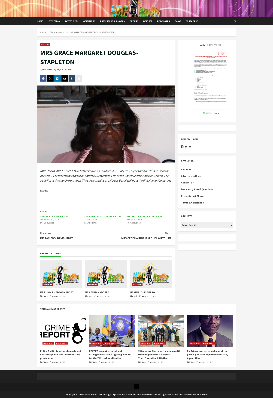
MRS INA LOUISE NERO (142, 292)
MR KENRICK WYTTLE (97, 292)
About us (186, 169)
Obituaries (89, 21)
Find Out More (211, 113)
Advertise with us (191, 175)
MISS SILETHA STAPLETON (54, 216)
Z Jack (45, 296)
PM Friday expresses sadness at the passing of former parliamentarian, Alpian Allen (207, 354)
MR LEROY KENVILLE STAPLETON (144, 216)
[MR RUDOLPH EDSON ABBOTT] (61, 274)
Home (40, 21)
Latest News (72, 21)
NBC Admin (47, 69)
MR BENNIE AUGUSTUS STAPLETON (102, 216)
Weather (147, 21)
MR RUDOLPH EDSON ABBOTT (57, 292)
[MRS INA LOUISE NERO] (151, 274)
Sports (134, 21)
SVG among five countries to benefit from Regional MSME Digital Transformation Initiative (159, 354)
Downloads (163, 21)
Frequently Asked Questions (197, 189)
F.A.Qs (178, 21)
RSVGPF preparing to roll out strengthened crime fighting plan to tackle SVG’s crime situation (110, 354)
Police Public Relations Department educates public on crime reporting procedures (60, 354)
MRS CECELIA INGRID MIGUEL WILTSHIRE (146, 235)
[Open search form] (235, 21)
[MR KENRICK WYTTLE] (106, 274)
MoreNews (186, 394)
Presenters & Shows (111, 21)
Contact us (192, 21)
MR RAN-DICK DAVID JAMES (56, 235)
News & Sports (61, 343)
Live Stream (54, 21)
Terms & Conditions (192, 202)
